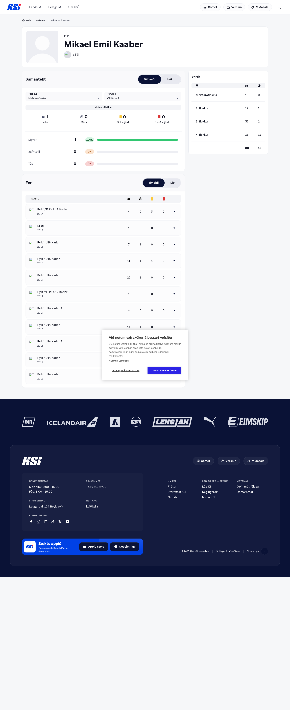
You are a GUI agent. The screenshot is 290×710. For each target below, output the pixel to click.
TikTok (53, 521)
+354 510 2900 (96, 487)
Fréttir (172, 486)
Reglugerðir (210, 492)
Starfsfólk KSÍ (177, 492)
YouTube (67, 521)
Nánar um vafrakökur (119, 361)
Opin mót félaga (248, 486)
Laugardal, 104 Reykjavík (46, 506)
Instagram (38, 521)
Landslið (35, 7)
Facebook (31, 521)
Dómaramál (245, 492)
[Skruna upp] (264, 551)
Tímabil (112, 93)
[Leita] (279, 7)
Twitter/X (60, 521)
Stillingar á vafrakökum (125, 370)
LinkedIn (45, 521)
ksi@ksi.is (92, 506)
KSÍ (14, 7)
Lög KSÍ (207, 486)
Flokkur (33, 93)
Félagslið (54, 7)
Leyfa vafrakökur (164, 370)
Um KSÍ (73, 7)
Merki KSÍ (208, 497)
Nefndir (173, 497)
